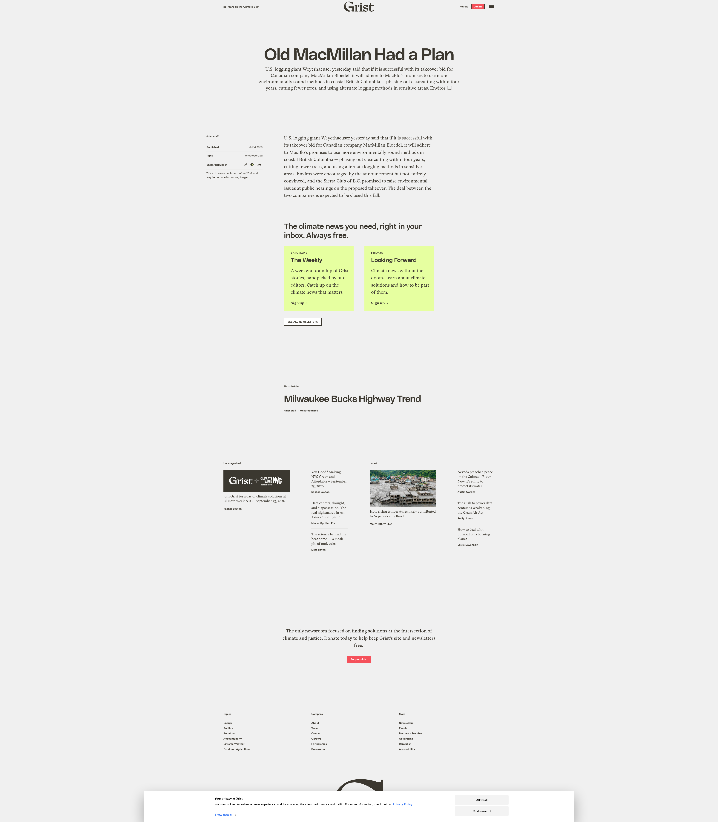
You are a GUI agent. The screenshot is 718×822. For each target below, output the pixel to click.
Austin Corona (466, 491)
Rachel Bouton (232, 508)
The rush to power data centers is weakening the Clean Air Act (475, 507)
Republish (405, 743)
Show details (223, 814)
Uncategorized (254, 155)
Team (314, 728)
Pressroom (318, 749)
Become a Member (410, 733)
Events (403, 728)
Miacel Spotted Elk (323, 523)
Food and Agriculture (236, 749)
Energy (227, 722)
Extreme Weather (233, 743)
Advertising (406, 738)
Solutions (229, 733)
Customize (480, 810)
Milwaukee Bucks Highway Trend (352, 398)
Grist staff (212, 136)
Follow (464, 6)
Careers (316, 738)
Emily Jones (465, 518)
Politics (228, 728)
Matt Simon (318, 549)
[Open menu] (491, 6)
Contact (316, 733)
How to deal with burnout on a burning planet (474, 534)
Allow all (481, 800)
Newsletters (406, 722)
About (315, 722)
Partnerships (319, 743)
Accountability (232, 738)
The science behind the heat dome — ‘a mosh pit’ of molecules (328, 539)
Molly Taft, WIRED (381, 523)
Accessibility (407, 749)
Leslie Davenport (468, 544)
